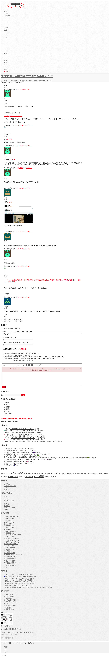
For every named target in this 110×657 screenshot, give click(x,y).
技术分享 (88, 473)
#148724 (12, 159)
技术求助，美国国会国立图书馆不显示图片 (27, 76)
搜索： (3, 395)
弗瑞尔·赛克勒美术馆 (10, 602)
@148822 (20, 249)
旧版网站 (7, 487)
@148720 (20, 89)
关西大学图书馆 (9, 549)
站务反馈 (7, 408)
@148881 (20, 266)
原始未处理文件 (32, 473)
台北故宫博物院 (9, 596)
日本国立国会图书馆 (10, 531)
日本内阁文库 (8, 520)
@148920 (20, 297)
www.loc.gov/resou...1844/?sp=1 (13, 116)
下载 (18, 473)
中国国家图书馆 (9, 518)
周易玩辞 (7, 497)
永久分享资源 (13, 477)
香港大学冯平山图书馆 (11, 560)
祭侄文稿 (7, 506)
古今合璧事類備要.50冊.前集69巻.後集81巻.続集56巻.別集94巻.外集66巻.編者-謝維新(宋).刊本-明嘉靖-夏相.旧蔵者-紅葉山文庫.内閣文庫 (45, 458)
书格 (9, 643)
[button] (7, 365)
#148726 (9, 202)
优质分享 (23, 473)
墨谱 (5, 502)
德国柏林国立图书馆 (10, 565)
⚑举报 (29, 89)
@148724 (20, 125)
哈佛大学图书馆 (9, 522)
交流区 (16, 81)
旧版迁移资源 (104, 473)
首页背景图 (39, 476)
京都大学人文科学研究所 (11, 542)
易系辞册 (7, 504)
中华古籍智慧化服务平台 (11, 516)
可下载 (54, 473)
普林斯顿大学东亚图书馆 (11, 538)
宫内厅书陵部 (8, 524)
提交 (4, 386)
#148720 (9, 139)
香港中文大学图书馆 (10, 562)
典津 (5, 567)
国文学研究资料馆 (9, 556)
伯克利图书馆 (8, 551)
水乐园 (6, 415)
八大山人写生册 (9, 500)
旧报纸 (99, 473)
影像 (83, 473)
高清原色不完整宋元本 (50, 476)
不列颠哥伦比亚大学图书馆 (12, 535)
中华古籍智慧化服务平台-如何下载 (14, 461)
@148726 (20, 168)
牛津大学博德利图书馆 (11, 544)
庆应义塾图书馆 (9, 545)
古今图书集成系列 (43, 473)
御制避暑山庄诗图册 (10, 507)
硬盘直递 (7, 489)
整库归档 (94, 473)
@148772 (20, 231)
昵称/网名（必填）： (9, 337)
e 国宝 (6, 603)
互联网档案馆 (8, 529)
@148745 (20, 188)
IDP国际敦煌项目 (9, 609)
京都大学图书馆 (9, 526)
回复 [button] (24, 89)
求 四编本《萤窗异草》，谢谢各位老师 (23, 438)
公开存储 (7, 484)
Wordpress (20, 643)
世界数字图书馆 (9, 527)
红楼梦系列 (22, 476)
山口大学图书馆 (9, 563)
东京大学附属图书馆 (10, 558)
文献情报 (7, 409)
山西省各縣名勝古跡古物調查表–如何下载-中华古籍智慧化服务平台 (24, 459)
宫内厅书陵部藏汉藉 (76, 473)
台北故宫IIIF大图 (64, 473)
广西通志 (7, 498)
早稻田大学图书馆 (9, 547)
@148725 (20, 145)
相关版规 (22, 349)
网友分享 (29, 476)
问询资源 (7, 406)
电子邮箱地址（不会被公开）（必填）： (15, 342)
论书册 (6, 509)
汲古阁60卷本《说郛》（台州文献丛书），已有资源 (20, 456)
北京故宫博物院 (9, 594)
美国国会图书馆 (9, 536)
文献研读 (7, 402)
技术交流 (22, 81)
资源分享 (7, 404)
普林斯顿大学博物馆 (10, 605)
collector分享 (10, 473)
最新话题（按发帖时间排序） (10, 421)
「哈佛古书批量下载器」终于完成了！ (22, 429)
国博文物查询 (8, 465)
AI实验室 (3, 473)
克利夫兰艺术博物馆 (10, 600)
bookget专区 (7, 413)
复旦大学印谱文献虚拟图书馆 (13, 554)
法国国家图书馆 (9, 533)
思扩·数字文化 (29, 643)
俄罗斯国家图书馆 (9, 553)
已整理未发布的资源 (10, 486)
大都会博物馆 (8, 598)
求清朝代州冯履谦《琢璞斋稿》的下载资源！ (18, 452)
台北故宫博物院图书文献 (11, 540)
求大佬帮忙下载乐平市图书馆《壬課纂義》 (22, 432)
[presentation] (7, 365)
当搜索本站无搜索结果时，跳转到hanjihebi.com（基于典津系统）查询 (31, 441)
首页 (12, 81)
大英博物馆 (7, 607)
